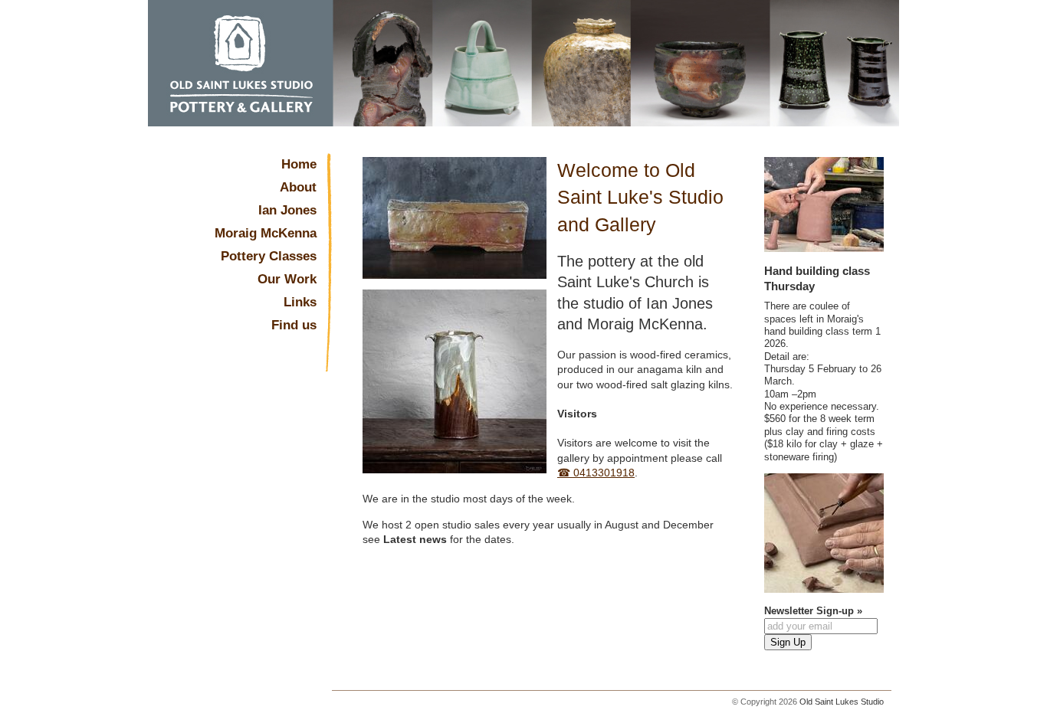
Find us (294, 325)
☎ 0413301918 (596, 472)
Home (299, 164)
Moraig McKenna (266, 233)
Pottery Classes (269, 256)
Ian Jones (287, 210)
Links (300, 302)
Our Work (287, 279)
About (298, 187)
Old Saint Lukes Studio (841, 701)
